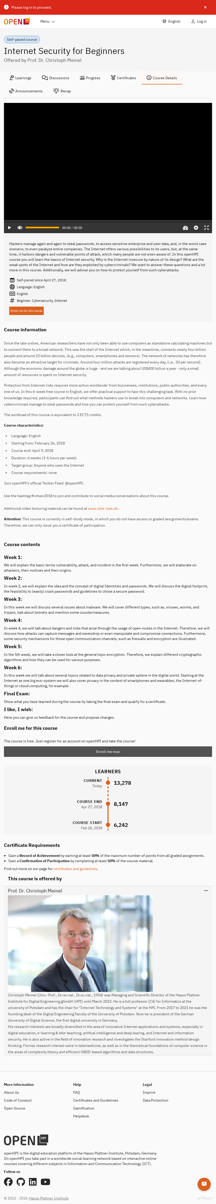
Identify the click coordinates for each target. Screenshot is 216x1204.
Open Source (14, 1108)
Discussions (59, 78)
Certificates (126, 78)
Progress (93, 78)
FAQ (76, 1092)
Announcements (29, 91)
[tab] (20, 77)
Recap (66, 91)
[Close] (205, 7)
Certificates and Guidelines (95, 1100)
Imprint (149, 1092)
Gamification (83, 1108)
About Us (11, 1092)
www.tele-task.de (103, 508)
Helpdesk (81, 1116)
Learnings (23, 78)
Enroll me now (108, 751)
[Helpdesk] (204, 1184)
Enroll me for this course (26, 311)
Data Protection (155, 1100)
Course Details (165, 78)
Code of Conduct (18, 1100)
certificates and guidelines (75, 868)
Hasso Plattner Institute (49, 1198)
